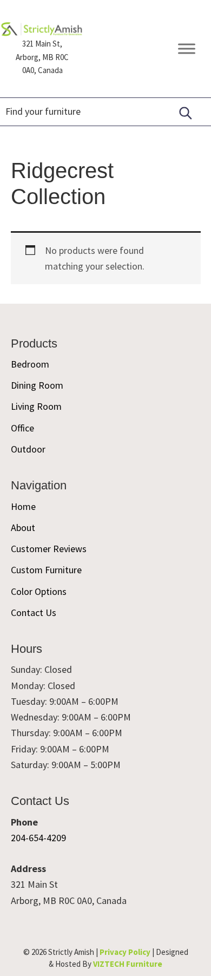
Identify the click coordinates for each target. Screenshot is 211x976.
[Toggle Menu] (186, 49)
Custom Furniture (46, 570)
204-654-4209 (38, 837)
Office (22, 428)
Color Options (39, 591)
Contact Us (33, 612)
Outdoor (28, 449)
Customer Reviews (49, 548)
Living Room (36, 406)
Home (23, 506)
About (23, 527)
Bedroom (30, 364)
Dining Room (37, 385)
